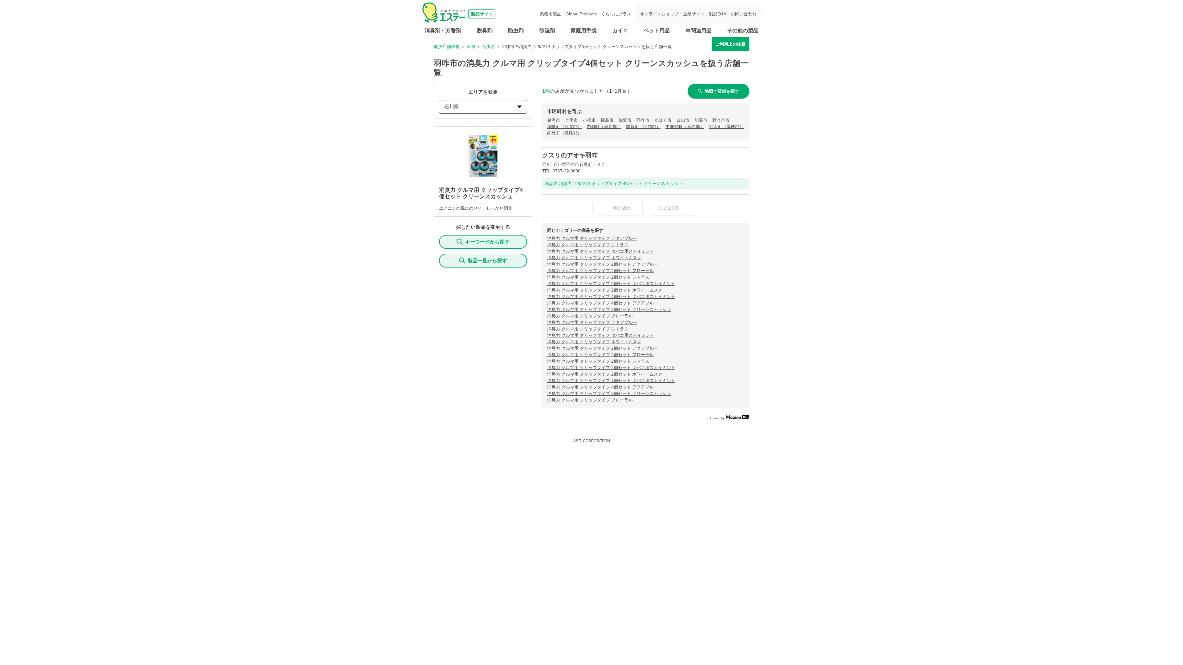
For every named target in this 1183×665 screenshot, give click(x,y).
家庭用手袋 (584, 31)
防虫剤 (516, 31)
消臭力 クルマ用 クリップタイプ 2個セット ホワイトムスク (604, 290)
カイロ (620, 31)
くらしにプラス (616, 13)
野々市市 (721, 120)
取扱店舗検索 (447, 46)
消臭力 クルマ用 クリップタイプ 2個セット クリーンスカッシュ (609, 309)
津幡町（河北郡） (564, 126)
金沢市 (553, 120)
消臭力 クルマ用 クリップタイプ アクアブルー (592, 238)
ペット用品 (657, 31)
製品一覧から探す (487, 260)
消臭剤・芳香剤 (443, 31)
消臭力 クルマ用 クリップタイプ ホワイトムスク (594, 257)
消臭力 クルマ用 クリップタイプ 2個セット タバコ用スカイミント (611, 283)
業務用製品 (550, 13)
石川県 (488, 46)
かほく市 (663, 120)
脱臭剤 (485, 31)
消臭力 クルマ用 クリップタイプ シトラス (587, 244)
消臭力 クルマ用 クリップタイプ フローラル (590, 315)
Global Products (581, 13)
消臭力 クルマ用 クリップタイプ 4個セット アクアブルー (602, 302)
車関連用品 (698, 31)
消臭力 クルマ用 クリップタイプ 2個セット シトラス (598, 277)
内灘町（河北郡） (604, 126)
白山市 (683, 120)
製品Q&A (717, 13)
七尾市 (571, 120)
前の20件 (622, 208)
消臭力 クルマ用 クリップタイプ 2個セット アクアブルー (602, 264)
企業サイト (694, 13)
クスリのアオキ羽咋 (570, 155)
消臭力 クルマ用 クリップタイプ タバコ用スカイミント (600, 251)
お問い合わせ (744, 13)
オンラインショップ (659, 13)
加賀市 (625, 120)
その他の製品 (742, 31)
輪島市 (607, 120)
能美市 (700, 120)
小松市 (589, 120)
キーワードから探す (487, 241)
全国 (470, 46)
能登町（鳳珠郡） (564, 133)
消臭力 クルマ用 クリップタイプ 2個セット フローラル (600, 270)
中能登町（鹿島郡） (684, 126)
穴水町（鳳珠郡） (726, 126)
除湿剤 (547, 31)
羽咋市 (642, 120)
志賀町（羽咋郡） (643, 126)
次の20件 (669, 208)
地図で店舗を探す (722, 91)
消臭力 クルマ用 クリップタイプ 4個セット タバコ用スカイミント (611, 296)
